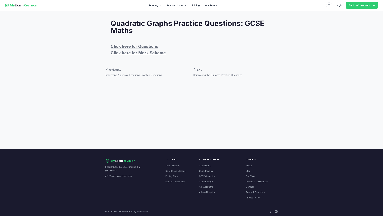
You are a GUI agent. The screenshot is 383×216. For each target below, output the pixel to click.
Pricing (196, 5)
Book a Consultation (175, 181)
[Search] (329, 5)
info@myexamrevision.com (118, 176)
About (249, 165)
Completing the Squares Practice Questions (217, 75)
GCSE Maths (205, 165)
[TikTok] (270, 211)
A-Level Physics (207, 192)
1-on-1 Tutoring (172, 165)
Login (339, 5)
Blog (248, 171)
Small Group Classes (175, 171)
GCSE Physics (206, 171)
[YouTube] (276, 211)
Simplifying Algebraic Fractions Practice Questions (133, 75)
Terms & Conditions (255, 192)
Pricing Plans (171, 176)
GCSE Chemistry (207, 176)
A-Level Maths (206, 187)
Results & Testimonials (257, 181)
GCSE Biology (206, 181)
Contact (250, 187)
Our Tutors (211, 5)
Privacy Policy (253, 197)
